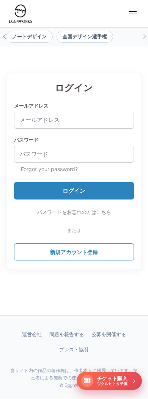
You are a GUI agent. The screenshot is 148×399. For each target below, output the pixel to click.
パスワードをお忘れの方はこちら (74, 212)
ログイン (74, 190)
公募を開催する (108, 334)
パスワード (26, 140)
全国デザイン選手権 (85, 36)
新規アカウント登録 (74, 252)
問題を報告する (66, 334)
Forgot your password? (49, 169)
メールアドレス (31, 106)
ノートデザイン (29, 36)
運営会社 (32, 334)
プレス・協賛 (74, 349)
